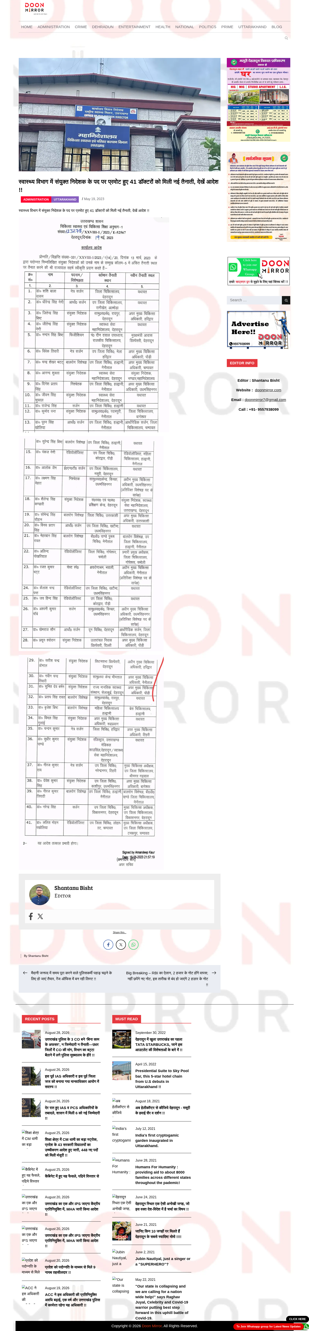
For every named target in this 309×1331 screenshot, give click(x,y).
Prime (227, 27)
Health (163, 27)
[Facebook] (30, 916)
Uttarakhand (252, 27)
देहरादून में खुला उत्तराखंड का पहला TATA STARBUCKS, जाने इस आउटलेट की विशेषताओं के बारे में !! (158, 1044)
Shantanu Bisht (38, 955)
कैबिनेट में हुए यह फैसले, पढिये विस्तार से (72, 1176)
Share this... (119, 932)
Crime (81, 27)
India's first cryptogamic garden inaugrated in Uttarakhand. (157, 1140)
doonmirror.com (268, 390)
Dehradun (103, 27)
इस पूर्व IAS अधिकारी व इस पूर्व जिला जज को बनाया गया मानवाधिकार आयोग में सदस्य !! (72, 1081)
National (184, 27)
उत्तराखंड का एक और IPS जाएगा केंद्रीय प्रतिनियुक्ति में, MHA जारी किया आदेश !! (72, 1209)
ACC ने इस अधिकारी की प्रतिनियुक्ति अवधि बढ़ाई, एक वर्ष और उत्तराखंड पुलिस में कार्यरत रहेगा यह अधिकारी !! (72, 1300)
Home (27, 27)
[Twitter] (40, 916)
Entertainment (135, 27)
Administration (54, 27)
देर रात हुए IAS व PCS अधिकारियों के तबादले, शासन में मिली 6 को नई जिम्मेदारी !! (72, 1113)
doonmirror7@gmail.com (265, 400)
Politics (207, 27)
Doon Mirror (152, 1326)
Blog (277, 27)
